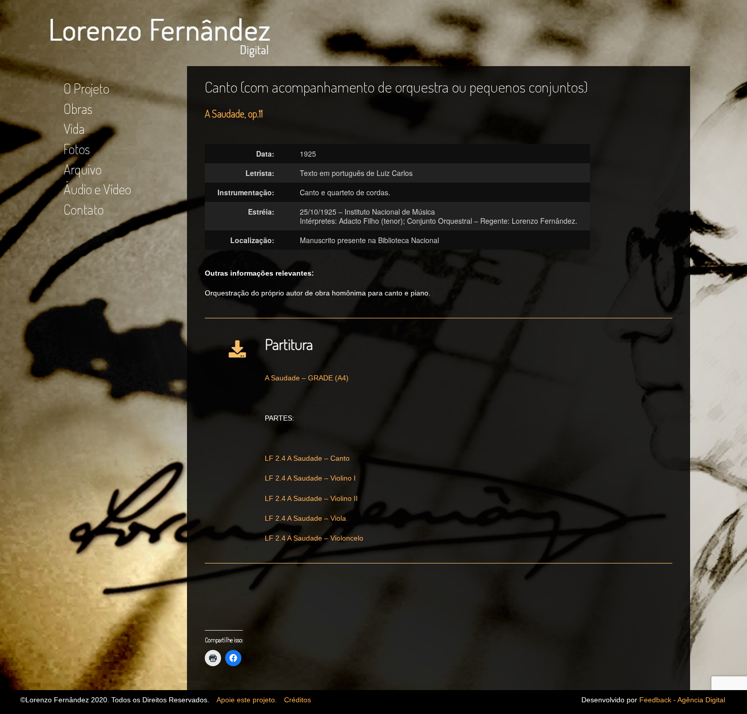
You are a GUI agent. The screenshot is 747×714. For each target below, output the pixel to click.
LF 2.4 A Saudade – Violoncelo (314, 538)
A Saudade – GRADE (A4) (307, 378)
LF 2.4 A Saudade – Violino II (311, 498)
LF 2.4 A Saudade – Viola (305, 518)
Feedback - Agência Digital (682, 700)
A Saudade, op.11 (234, 113)
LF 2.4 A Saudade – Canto (307, 458)
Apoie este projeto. (246, 700)
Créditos (297, 700)
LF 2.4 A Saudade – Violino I (310, 478)
